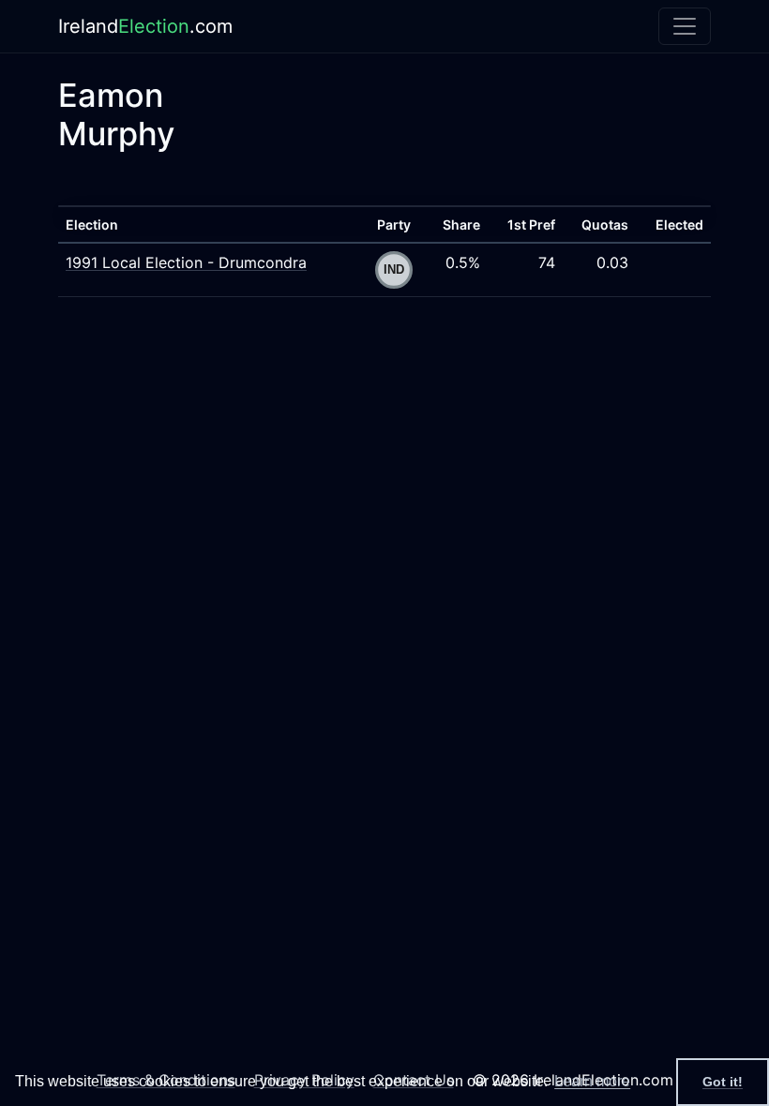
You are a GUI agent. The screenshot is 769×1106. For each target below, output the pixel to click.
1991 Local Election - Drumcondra (186, 262)
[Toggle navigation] (684, 26)
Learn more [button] (592, 1081)
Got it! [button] (722, 1081)
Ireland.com (145, 26)
